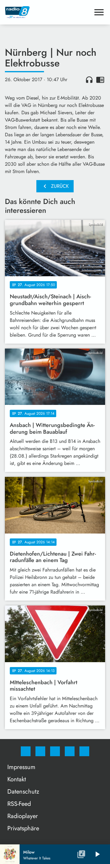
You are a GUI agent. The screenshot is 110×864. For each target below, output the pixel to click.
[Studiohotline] (70, 751)
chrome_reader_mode (100, 79)
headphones (89, 79)
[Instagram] (40, 751)
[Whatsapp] (55, 751)
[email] (84, 751)
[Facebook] (26, 751)
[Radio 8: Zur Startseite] (47, 12)
